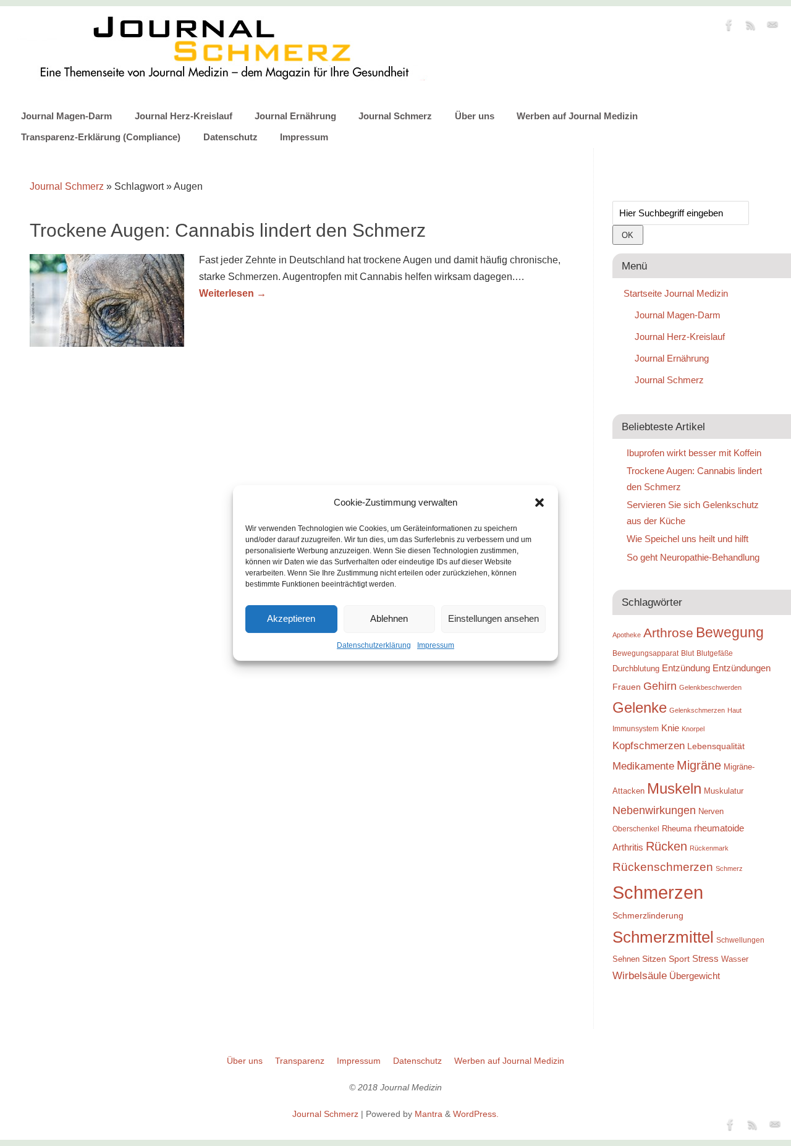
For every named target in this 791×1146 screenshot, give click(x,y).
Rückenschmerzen (662, 866)
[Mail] (772, 27)
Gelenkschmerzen (697, 710)
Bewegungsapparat (645, 653)
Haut (734, 710)
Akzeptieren (291, 618)
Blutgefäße (714, 653)
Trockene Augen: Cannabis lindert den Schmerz (228, 230)
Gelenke (639, 707)
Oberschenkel (635, 829)
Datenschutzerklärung (374, 645)
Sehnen (626, 959)
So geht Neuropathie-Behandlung (693, 557)
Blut (687, 653)
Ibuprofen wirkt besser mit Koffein (694, 453)
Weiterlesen (232, 293)
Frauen (626, 687)
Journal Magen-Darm (66, 116)
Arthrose (668, 633)
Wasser (734, 959)
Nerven (711, 811)
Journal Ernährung (295, 116)
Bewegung (730, 632)
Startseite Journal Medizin (676, 293)
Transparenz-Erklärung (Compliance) (100, 137)
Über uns (474, 116)
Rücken (666, 846)
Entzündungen (742, 668)
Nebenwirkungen (654, 810)
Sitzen (654, 959)
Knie (670, 728)
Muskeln (674, 788)
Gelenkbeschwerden (710, 687)
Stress (705, 958)
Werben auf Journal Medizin (577, 116)
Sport (679, 959)
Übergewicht (694, 975)
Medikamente (643, 766)
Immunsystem (635, 728)
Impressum (435, 645)
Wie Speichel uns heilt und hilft (687, 538)
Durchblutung (635, 668)
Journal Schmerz (395, 116)
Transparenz (299, 1061)
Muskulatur (723, 791)
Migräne (699, 765)
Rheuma (677, 828)
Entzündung (686, 668)
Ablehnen (389, 618)
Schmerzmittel (663, 937)
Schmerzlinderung (647, 915)
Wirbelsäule (639, 975)
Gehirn (660, 686)
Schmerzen (657, 892)
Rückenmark (709, 848)
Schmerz (729, 868)
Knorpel (693, 728)
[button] (539, 502)
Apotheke (626, 635)
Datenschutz (230, 137)
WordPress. (476, 1114)
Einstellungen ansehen (493, 618)
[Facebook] (729, 27)
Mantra (428, 1114)
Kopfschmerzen (648, 745)
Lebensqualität (716, 746)
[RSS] (751, 27)
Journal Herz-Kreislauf (183, 116)
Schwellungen (740, 940)
